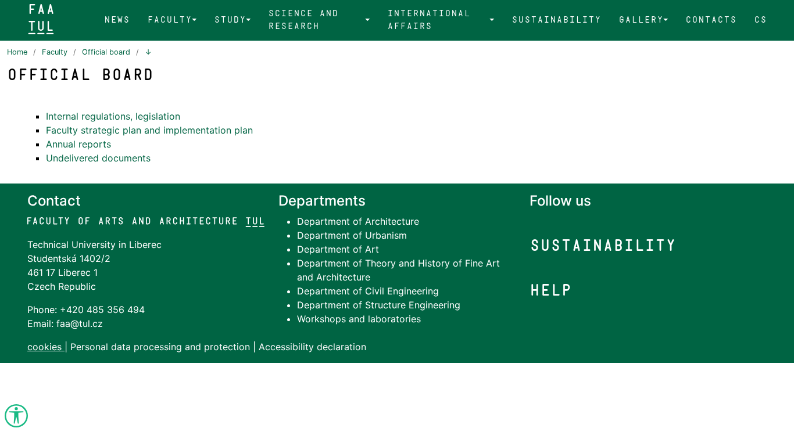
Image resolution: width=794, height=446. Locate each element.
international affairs (428, 20)
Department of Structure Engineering (378, 305)
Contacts (710, 20)
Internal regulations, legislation (113, 116)
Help (550, 290)
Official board (106, 52)
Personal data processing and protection (161, 347)
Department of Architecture (358, 221)
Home (17, 52)
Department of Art (338, 249)
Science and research (303, 20)
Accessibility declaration (312, 347)
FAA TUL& (41, 17)
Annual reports (78, 144)
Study (230, 20)
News (117, 20)
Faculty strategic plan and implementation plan (149, 130)
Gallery (640, 20)
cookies (44, 347)
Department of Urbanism (352, 235)
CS (760, 20)
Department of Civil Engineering (368, 291)
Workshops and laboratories (359, 319)
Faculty (169, 20)
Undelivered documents (98, 158)
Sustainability (556, 20)
